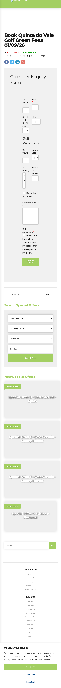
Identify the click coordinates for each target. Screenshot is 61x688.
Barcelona (30, 605)
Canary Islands (30, 589)
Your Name (25, 102)
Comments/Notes (30, 204)
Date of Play (25, 169)
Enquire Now (30, 262)
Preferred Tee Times (35, 170)
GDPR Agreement (28, 230)
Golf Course (25, 152)
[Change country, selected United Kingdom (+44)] (35, 122)
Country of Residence (25, 121)
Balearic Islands (30, 586)
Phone (35, 117)
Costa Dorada (30, 625)
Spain (30, 574)
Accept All (30, 666)
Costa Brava (30, 613)
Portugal (30, 578)
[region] (30, 665)
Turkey (30, 582)
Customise (30, 674)
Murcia (30, 632)
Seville (30, 636)
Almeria (30, 601)
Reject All (30, 682)
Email (34, 101)
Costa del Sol (30, 621)
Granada (30, 628)
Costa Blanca (30, 609)
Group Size (35, 151)
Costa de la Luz (30, 617)
